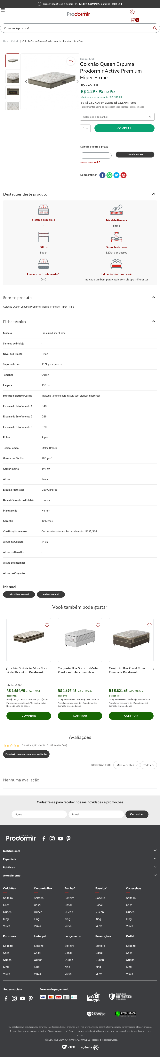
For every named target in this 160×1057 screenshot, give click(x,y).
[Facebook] (43, 839)
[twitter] (116, 175)
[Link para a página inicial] (6, 41)
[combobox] (80, 28)
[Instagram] (52, 839)
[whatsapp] (109, 175)
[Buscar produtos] (155, 28)
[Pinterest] (68, 839)
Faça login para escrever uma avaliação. (26, 754)
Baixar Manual (51, 594)
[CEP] (96, 152)
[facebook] (102, 175)
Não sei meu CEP (88, 162)
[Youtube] (60, 839)
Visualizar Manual (19, 594)
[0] (133, 19)
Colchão (15, 41)
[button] (80, 194)
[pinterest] (123, 175)
